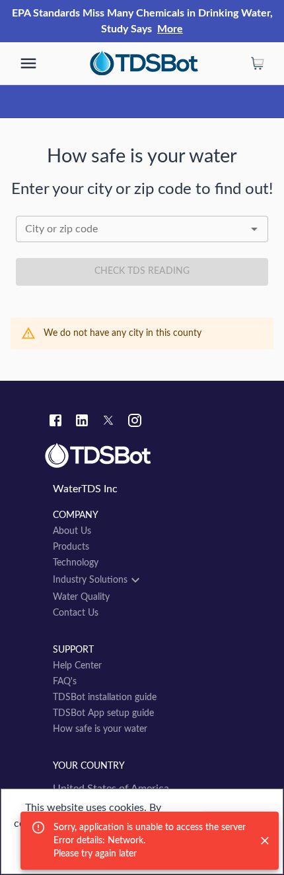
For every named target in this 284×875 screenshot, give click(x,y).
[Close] (264, 840)
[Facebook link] (55, 422)
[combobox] (142, 229)
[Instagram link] (135, 422)
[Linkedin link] (82, 422)
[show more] (28, 63)
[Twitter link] (108, 422)
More (170, 29)
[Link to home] (142, 456)
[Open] (254, 229)
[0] (257, 63)
